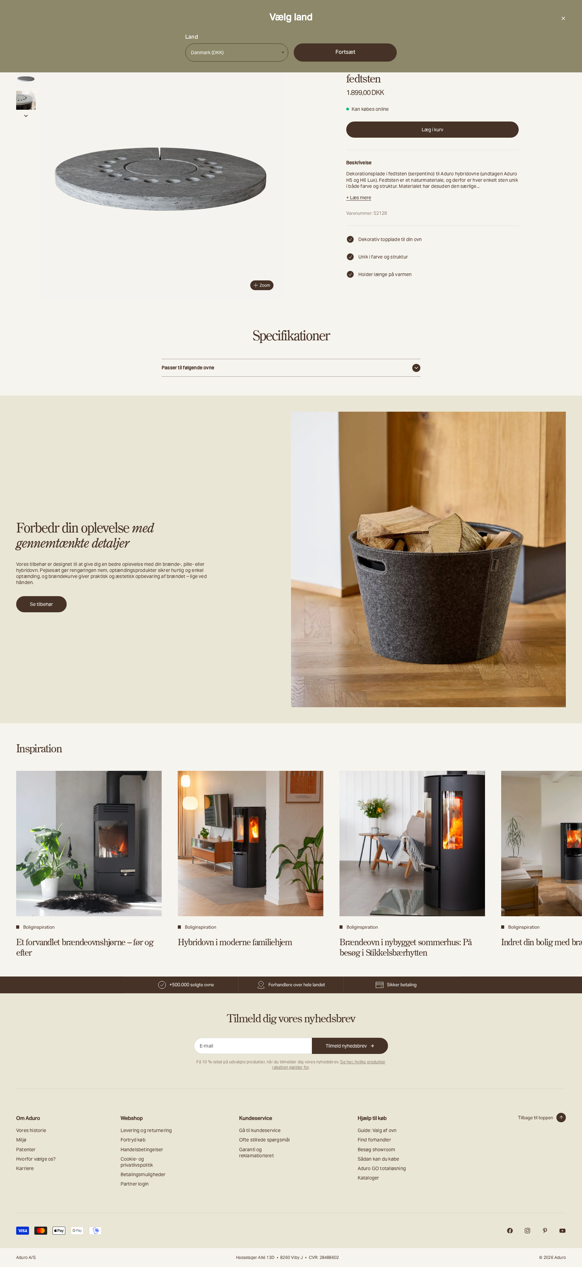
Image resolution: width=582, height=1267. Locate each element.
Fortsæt (345, 52)
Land (191, 37)
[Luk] (563, 18)
